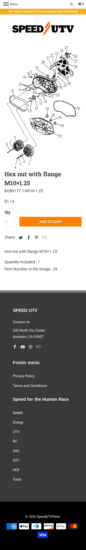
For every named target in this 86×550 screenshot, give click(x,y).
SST (16, 460)
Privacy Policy (24, 376)
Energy (18, 422)
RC (15, 441)
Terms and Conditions (30, 386)
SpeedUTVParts (48, 517)
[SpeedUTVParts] (43, 29)
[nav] (10, 4)
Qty (7, 212)
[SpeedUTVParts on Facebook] (15, 347)
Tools (17, 479)
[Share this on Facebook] (28, 237)
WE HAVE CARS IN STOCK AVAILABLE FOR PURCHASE (43, 11)
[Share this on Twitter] (20, 237)
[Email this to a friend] (43, 237)
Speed (17, 413)
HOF (16, 470)
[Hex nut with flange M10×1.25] (43, 107)
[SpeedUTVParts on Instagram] (30, 347)
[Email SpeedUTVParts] (38, 347)
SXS (16, 451)
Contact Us (21, 322)
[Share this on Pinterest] (35, 237)
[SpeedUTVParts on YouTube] (23, 347)
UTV (16, 432)
